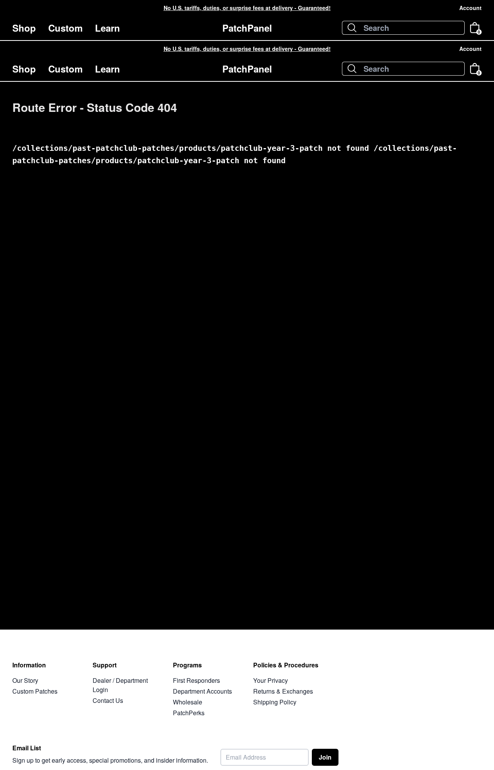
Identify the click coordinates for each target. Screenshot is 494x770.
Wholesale (187, 701)
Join (325, 757)
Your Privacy (270, 680)
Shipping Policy (274, 701)
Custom (65, 27)
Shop (24, 27)
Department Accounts (202, 691)
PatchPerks (189, 712)
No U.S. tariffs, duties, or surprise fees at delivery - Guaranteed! (247, 8)
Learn (107, 27)
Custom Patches (35, 691)
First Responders (196, 680)
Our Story (25, 680)
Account (470, 8)
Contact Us (108, 700)
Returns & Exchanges (283, 691)
